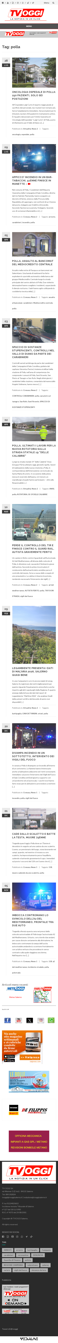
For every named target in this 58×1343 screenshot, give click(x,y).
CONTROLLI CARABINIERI (23, 396)
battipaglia (16, 713)
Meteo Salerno (15, 997)
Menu (46, 2)
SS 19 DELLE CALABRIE (37, 494)
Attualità (27, 129)
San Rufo (23, 401)
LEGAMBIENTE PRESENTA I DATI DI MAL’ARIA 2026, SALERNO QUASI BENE (32, 671)
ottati (40, 713)
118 (50, 867)
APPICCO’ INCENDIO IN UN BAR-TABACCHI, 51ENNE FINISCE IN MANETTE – (32, 180)
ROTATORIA (22, 494)
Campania (46, 1250)
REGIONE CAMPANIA (13, 1265)
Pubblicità (6, 1280)
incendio (26, 222)
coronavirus (23, 1255)
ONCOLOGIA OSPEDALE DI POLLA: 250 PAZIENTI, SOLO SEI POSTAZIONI (34, 95)
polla (32, 134)
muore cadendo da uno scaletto (25, 873)
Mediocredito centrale (43, 303)
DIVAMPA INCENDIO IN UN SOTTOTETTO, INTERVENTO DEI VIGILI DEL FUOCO (33, 756)
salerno (45, 1265)
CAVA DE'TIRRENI (29, 713)
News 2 (35, 129)
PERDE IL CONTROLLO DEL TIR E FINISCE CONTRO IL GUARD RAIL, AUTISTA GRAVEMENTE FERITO (33, 548)
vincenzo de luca (39, 1270)
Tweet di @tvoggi (10, 1329)
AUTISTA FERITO (32, 590)
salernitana (32, 1265)
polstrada (16, 973)
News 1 (34, 297)
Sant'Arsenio (33, 401)
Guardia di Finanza (12, 1260)
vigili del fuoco (26, 596)
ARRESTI (8, 1250)
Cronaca (26, 217)
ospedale (25, 134)
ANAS (51, 489)
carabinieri (16, 222)
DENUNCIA (38, 1255)
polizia (28, 1260)
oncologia (16, 134)
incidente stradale (36, 967)
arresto (52, 217)
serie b (7, 1270)
